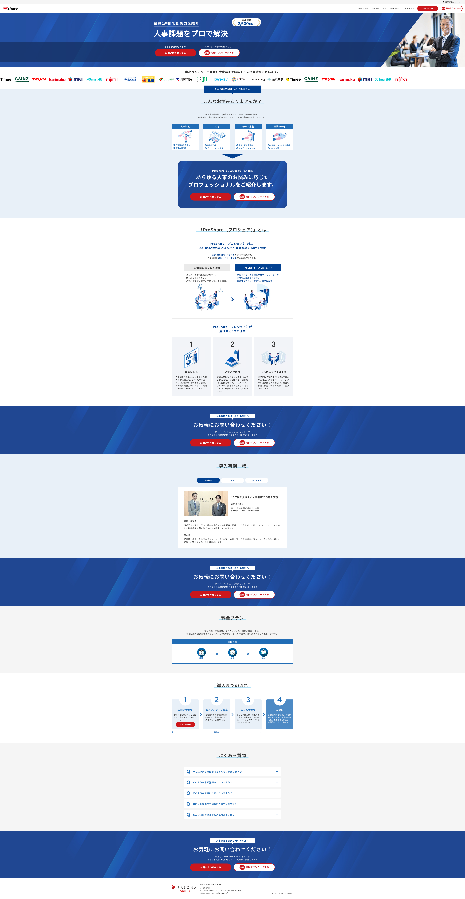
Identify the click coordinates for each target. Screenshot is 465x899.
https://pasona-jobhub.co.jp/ (214, 893)
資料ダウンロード (451, 8)
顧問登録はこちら (452, 2)
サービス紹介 (362, 8)
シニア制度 (256, 480)
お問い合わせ (427, 8)
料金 (385, 8)
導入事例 (375, 8)
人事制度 (208, 480)
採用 (232, 480)
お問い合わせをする (175, 52)
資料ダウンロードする (219, 52)
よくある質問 (408, 8)
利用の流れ (394, 8)
